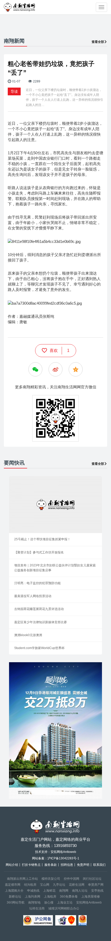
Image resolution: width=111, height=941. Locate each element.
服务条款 (50, 865)
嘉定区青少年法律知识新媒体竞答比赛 (40, 622)
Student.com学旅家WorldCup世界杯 (39, 648)
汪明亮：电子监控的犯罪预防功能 (37, 583)
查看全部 (98, 41)
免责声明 (83, 865)
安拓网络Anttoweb (89, 902)
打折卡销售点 (31, 865)
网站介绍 (12, 865)
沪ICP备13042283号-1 (63, 858)
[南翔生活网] (19, 7)
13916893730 (65, 845)
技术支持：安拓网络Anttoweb (55, 852)
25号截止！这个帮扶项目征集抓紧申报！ (42, 539)
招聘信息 (67, 865)
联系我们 (99, 865)
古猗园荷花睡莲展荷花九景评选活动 (39, 609)
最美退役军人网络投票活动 (32, 596)
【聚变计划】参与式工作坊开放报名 (39, 552)
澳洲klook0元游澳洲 (28, 635)
